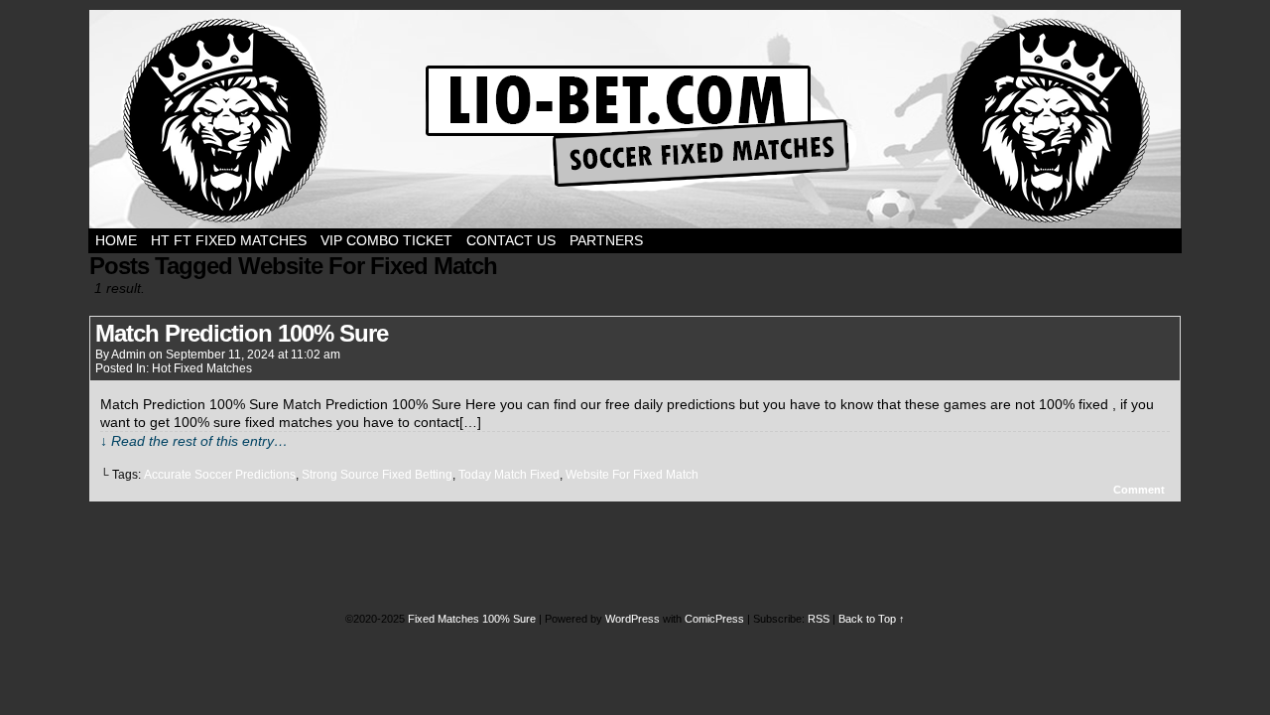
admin (128, 354)
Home (116, 240)
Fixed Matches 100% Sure (635, 119)
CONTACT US (511, 240)
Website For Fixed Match (632, 475)
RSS (818, 619)
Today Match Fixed (509, 475)
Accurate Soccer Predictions (220, 475)
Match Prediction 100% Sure (241, 333)
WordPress (632, 619)
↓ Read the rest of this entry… (194, 441)
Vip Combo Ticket (386, 240)
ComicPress (714, 619)
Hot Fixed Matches (202, 368)
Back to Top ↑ (871, 619)
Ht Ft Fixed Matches (229, 240)
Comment (1140, 490)
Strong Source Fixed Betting (377, 475)
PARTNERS (606, 240)
